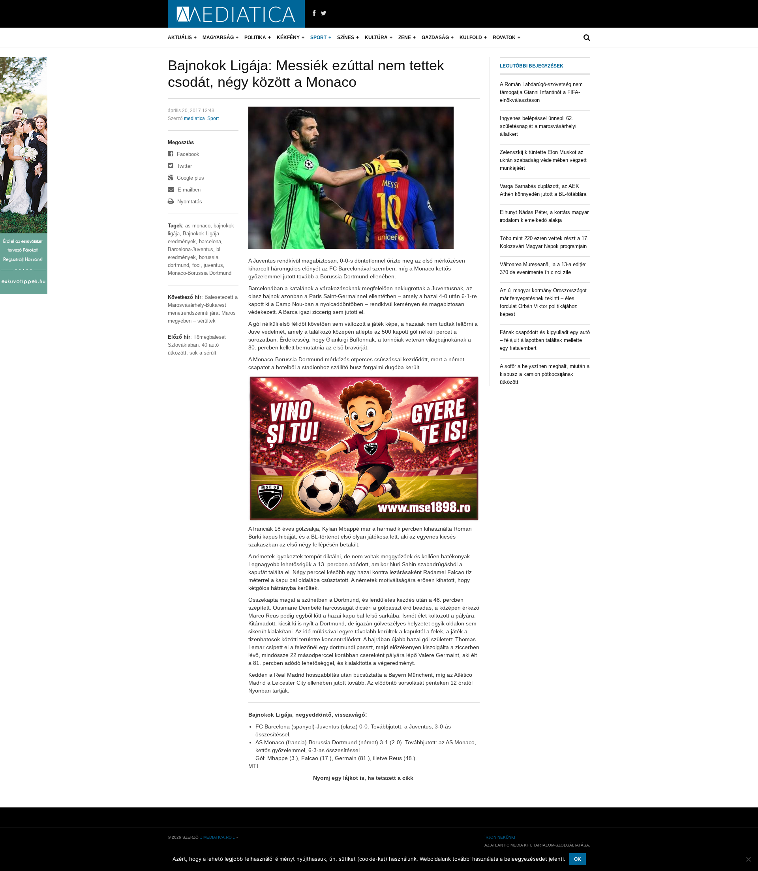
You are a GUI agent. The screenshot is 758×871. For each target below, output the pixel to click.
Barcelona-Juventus (190, 249)
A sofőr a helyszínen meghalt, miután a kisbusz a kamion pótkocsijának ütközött (544, 374)
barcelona (210, 241)
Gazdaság (435, 37)
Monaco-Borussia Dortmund (199, 273)
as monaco (197, 226)
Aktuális (180, 37)
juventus (213, 265)
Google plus (189, 178)
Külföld (471, 37)
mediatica (194, 118)
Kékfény (288, 37)
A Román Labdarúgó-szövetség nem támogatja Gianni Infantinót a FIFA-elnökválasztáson (541, 92)
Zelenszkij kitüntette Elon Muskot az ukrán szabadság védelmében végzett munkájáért (543, 160)
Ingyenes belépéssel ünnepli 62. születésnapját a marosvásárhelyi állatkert (538, 126)
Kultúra (376, 37)
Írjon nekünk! (499, 837)
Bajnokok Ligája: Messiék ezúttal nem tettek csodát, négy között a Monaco (306, 73)
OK (577, 859)
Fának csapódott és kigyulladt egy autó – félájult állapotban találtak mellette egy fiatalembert (545, 340)
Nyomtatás (189, 202)
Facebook (187, 154)
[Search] (587, 37)
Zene (404, 37)
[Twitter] (323, 13)
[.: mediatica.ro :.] (236, 14)
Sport (318, 37)
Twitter (183, 166)
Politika (255, 37)
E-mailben (188, 190)
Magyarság (218, 37)
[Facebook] (314, 13)
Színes (345, 37)
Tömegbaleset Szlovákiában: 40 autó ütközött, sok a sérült (197, 345)
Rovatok (504, 37)
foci (196, 265)
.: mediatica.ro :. (217, 837)
